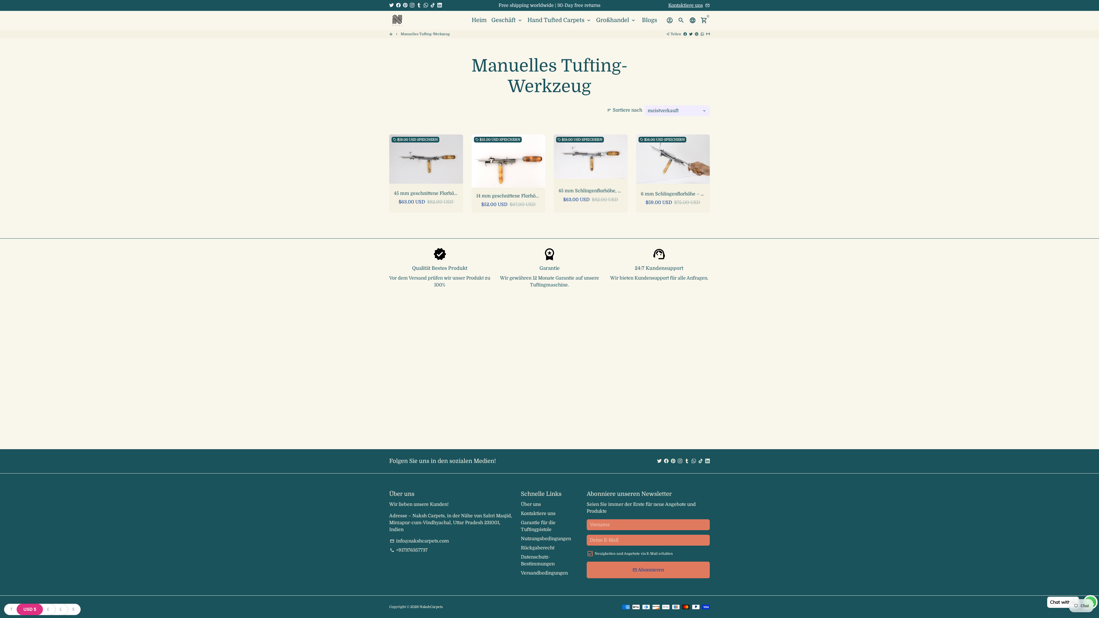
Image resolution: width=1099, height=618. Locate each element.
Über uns (531, 504)
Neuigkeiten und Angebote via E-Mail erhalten (634, 554)
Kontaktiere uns (685, 5)
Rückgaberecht (537, 547)
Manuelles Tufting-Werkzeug (425, 34)
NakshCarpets (431, 607)
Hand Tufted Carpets (559, 20)
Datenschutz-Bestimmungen (538, 560)
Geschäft (507, 20)
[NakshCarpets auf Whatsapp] (426, 5)
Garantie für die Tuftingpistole (538, 526)
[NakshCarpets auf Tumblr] (419, 5)
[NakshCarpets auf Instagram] (412, 5)
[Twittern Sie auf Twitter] (691, 34)
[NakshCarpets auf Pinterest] (405, 5)
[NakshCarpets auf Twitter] (391, 5)
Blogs (649, 20)
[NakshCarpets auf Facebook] (398, 5)
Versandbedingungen (544, 573)
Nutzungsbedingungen (546, 538)
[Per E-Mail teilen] (708, 34)
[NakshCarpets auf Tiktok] (432, 5)
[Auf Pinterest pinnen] (696, 34)
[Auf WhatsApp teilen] (702, 34)
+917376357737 (409, 550)
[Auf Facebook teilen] (685, 34)
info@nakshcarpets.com (419, 541)
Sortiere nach (624, 110)
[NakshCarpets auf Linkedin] (439, 5)
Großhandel (616, 20)
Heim (479, 20)
